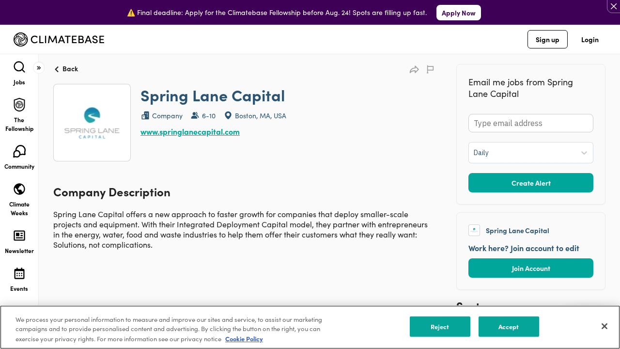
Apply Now (459, 12)
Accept (508, 326)
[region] (310, 327)
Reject (440, 326)
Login (590, 39)
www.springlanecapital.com (190, 131)
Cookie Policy (244, 338)
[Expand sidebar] (39, 68)
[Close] (604, 326)
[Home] (59, 39)
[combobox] (474, 152)
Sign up (547, 39)
